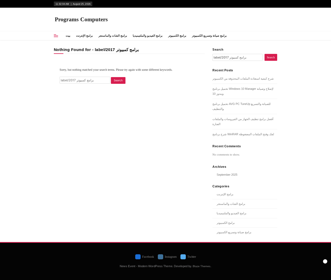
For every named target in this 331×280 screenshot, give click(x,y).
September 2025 (227, 174)
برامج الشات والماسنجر (112, 35)
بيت (68, 35)
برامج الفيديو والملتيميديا (147, 35)
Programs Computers (81, 19)
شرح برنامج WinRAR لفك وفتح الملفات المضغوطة (243, 134)
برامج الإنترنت (84, 35)
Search (217, 49)
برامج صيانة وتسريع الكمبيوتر (209, 35)
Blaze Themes (201, 266)
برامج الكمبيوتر (177, 35)
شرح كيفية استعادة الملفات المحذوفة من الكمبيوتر (243, 78)
